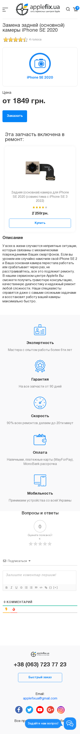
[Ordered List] (26, 587)
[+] (55, 587)
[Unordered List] (31, 587)
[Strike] (21, 587)
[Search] (68, 9)
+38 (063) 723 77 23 (40, 665)
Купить (40, 223)
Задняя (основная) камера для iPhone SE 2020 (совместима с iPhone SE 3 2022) (40, 197)
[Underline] (16, 587)
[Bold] (6, 587)
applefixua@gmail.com (40, 698)
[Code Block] (40, 587)
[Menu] (5, 9)
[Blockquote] (35, 587)
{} (50, 587)
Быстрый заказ (40, 677)
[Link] (45, 587)
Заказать (15, 116)
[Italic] (11, 587)
